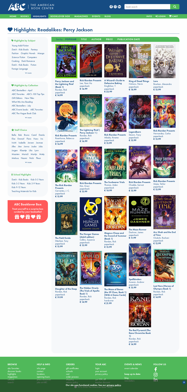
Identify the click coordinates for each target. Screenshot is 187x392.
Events (96, 16)
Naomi (24, 158)
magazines (12, 376)
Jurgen (15, 150)
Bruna (26, 134)
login (97, 368)
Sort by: (59, 39)
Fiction (33, 64)
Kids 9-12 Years (19, 187)
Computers (32, 57)
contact (40, 371)
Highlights (39, 16)
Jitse (20, 146)
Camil (34, 134)
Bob (20, 134)
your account (101, 371)
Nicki (31, 158)
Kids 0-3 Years (37, 179)
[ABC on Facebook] (155, 369)
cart (67, 374)
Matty (41, 154)
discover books (14, 371)
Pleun (38, 158)
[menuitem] (149, 16)
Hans (35, 138)
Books (25, 16)
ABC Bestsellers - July (21, 105)
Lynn (36, 150)
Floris (29, 138)
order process (72, 376)
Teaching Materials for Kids (24, 191)
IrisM (14, 142)
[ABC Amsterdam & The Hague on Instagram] (155, 375)
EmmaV (21, 138)
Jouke (34, 146)
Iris (41, 138)
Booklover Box (60, 16)
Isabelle (22, 142)
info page (41, 368)
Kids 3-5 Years (18, 183)
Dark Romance (28, 61)
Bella (14, 134)
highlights (12, 374)
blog (126, 377)
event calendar (131, 368)
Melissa (15, 158)
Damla (42, 134)
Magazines (81, 16)
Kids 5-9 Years (33, 183)
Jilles (14, 146)
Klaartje (23, 150)
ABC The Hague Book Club (24, 113)
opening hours (43, 376)
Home (13, 16)
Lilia (30, 150)
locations (41, 374)
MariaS (25, 154)
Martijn (34, 154)
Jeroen (31, 142)
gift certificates (72, 368)
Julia (41, 146)
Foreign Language (20, 68)
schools (69, 371)
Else (13, 138)
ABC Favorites (36, 109)
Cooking (15, 61)
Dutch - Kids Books (20, 64)
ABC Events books (20, 109)
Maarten (16, 154)
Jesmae (39, 142)
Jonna (26, 146)
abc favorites (13, 368)
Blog (108, 16)
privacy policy (101, 374)
